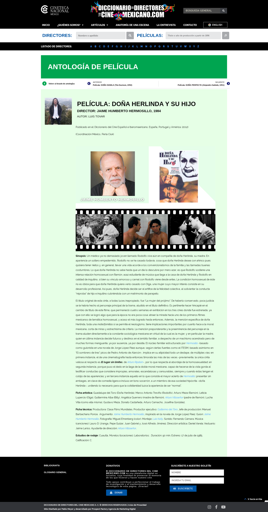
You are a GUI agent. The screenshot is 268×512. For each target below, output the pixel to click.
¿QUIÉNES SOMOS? (68, 25)
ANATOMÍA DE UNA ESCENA (132, 25)
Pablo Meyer (68, 509)
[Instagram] (209, 506)
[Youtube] (223, 506)
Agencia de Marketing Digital (122, 509)
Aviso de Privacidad (137, 505)
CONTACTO (190, 25)
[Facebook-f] (216, 506)
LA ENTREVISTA (166, 25)
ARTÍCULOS (98, 25)
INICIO (46, 25)
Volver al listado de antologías (62, 84)
